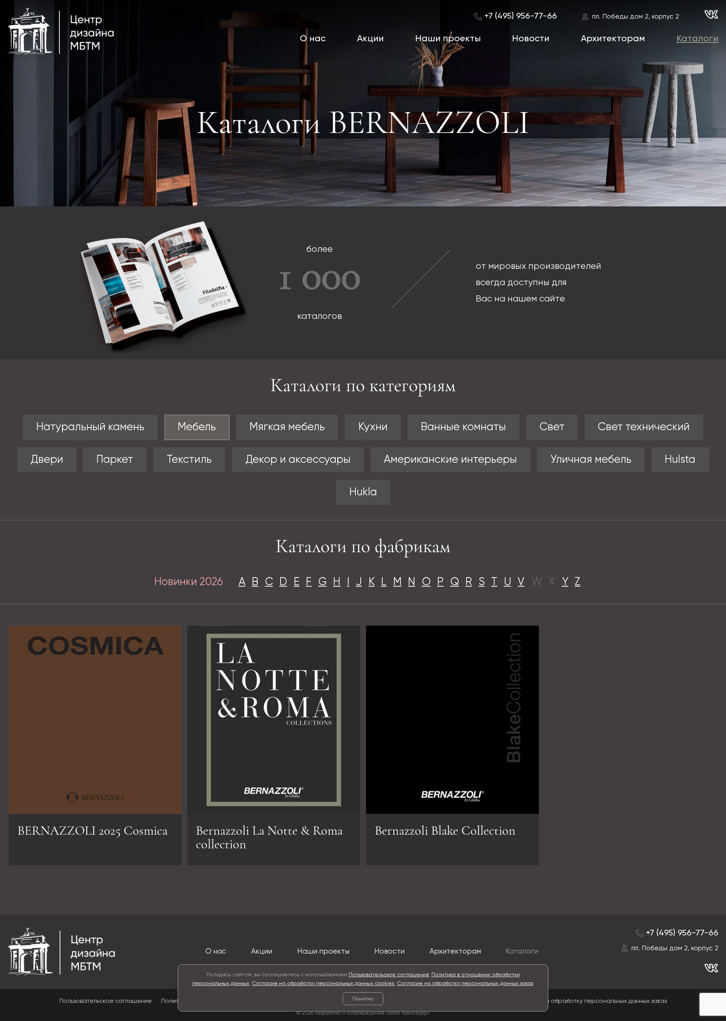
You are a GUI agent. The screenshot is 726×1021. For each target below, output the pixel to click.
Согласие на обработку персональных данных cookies (323, 983)
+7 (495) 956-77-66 (520, 16)
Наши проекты (448, 38)
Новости (530, 38)
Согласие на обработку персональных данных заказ (465, 983)
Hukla (363, 492)
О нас (313, 38)
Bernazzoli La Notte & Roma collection (269, 837)
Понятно (363, 999)
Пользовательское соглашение (389, 974)
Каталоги (697, 38)
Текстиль (189, 459)
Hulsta (680, 459)
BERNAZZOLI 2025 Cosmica (92, 830)
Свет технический (644, 427)
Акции (370, 38)
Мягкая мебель (287, 427)
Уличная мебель (591, 459)
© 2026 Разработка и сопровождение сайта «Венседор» (363, 1013)
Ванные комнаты (463, 427)
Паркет (114, 459)
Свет (552, 427)
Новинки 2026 (188, 582)
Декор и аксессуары (298, 459)
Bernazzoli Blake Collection (445, 830)
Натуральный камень (90, 427)
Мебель (197, 427)
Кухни (373, 427)
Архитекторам (613, 38)
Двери (47, 459)
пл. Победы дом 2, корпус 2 (635, 16)
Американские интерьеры (450, 459)
